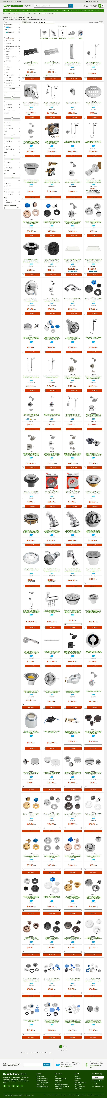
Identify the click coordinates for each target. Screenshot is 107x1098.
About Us (77, 1076)
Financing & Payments (80, 1082)
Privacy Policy (55, 1095)
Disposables (56, 10)
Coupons (57, 1082)
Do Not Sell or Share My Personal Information (92, 1095)
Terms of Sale (47, 1095)
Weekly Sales (58, 1080)
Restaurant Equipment (11, 10)
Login (29, 114)
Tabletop (49, 10)
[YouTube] (9, 1086)
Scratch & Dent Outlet (60, 1078)
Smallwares (30, 10)
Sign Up (46, 1064)
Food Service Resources (61, 1084)
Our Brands (78, 1078)
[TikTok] (17, 1086)
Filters (5, 22)
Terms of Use (64, 1095)
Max (14, 94)
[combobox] (51, 6)
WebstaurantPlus (41, 1076)
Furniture (64, 10)
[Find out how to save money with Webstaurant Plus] (72, 67)
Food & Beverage (40, 10)
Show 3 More (12, 88)
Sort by (35, 22)
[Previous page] (57, 1046)
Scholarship (78, 1084)
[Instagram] (4, 1086)
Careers (77, 1080)
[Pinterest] (22, 1086)
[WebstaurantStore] (17, 1074)
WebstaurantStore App (42, 1080)
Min (5, 94)
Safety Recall (58, 1088)
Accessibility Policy (74, 1095)
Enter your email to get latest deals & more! (11, 1064)
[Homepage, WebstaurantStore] (17, 6)
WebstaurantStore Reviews (62, 1086)
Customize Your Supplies (43, 1082)
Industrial (90, 10)
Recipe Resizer (40, 1084)
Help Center (8, 1)
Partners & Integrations (42, 1086)
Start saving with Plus (66, 1066)
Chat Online (96, 1084)
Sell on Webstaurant (80, 1086)
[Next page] (66, 1046)
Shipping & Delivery (98, 1086)
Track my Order (98, 1080)
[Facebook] (13, 1086)
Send (98, 193)
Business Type (98, 10)
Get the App (18, 1)
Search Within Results (10, 205)
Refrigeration (22, 10)
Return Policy (78, 1088)
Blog (56, 1076)
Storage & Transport (73, 10)
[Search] (18, 208)
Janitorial (83, 10)
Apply (12, 99)
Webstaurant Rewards (42, 1078)
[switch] (101, 22)
